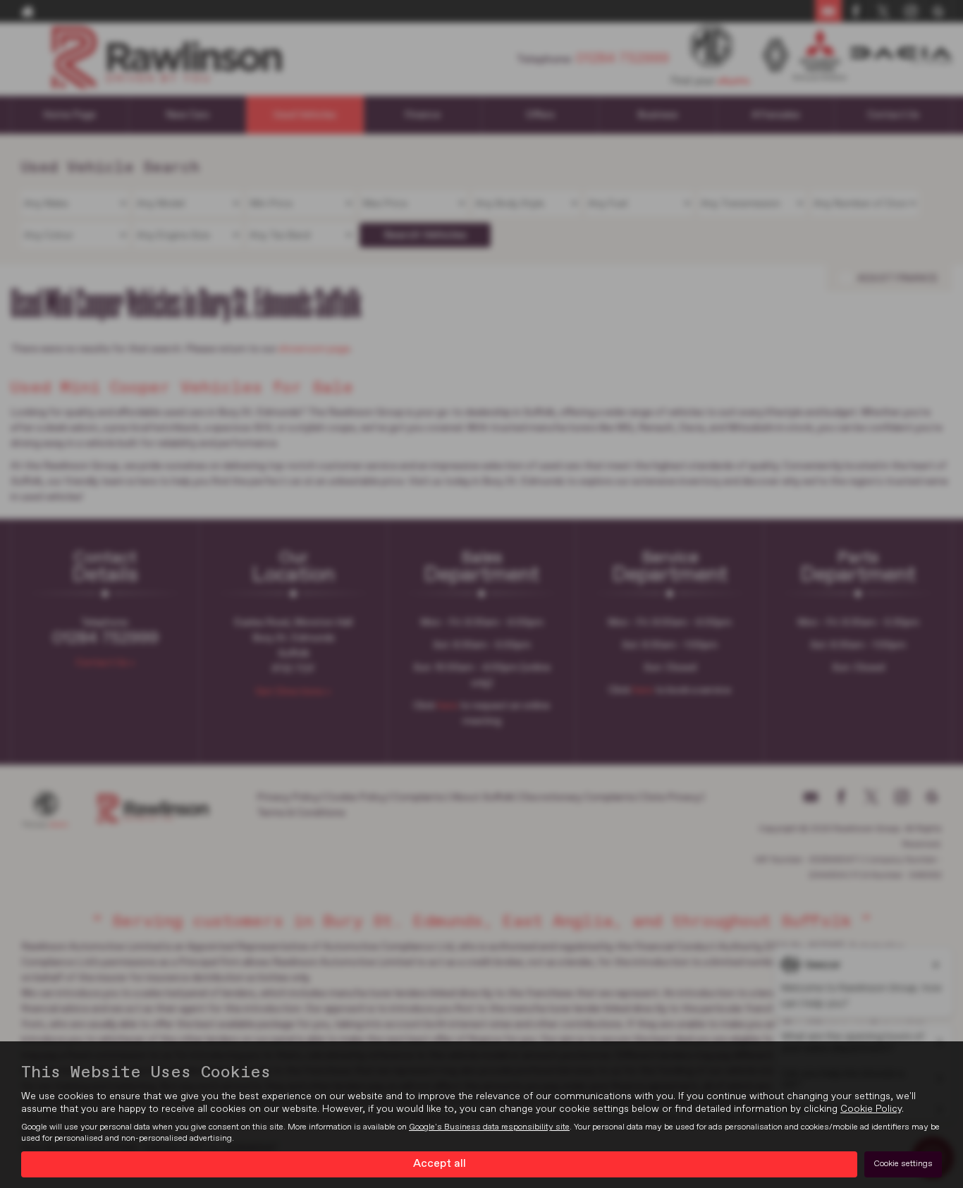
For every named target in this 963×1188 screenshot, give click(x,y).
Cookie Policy (871, 1109)
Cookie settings (903, 1164)
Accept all (439, 1164)
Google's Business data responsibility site (489, 1127)
